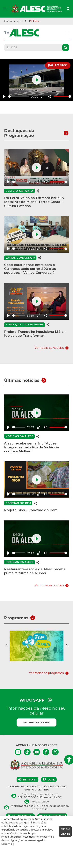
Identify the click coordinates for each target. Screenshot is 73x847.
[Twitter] (55, 752)
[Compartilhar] (38, 191)
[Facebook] (46, 752)
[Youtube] (36, 752)
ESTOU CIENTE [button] (65, 831)
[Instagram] (18, 752)
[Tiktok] (27, 752)
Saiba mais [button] (7, 843)
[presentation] (6, 645)
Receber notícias (36, 722)
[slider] (18, 96)
